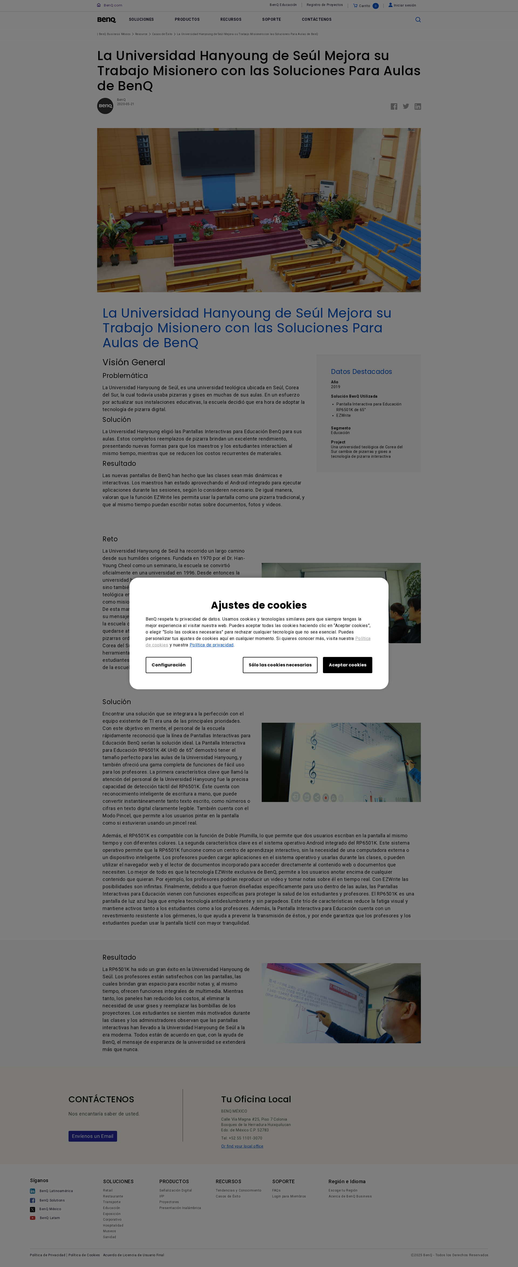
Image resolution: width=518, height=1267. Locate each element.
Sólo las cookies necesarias (280, 665)
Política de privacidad (212, 645)
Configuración (169, 665)
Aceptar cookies (347, 665)
